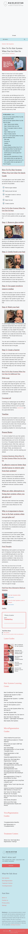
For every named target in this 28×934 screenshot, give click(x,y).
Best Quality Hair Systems (11, 720)
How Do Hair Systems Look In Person (19, 669)
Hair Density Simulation (10, 799)
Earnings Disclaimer (15, 924)
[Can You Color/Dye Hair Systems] (9, 664)
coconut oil (20, 407)
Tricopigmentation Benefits (11, 822)
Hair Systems (10, 44)
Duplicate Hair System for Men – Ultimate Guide (19, 652)
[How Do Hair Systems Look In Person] (9, 670)
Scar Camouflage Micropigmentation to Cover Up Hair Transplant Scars (14, 749)
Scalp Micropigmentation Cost (12, 757)
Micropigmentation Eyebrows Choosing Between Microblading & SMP (13, 772)
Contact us (5, 900)
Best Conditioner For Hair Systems (13, 692)
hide (13, 114)
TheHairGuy (8, 619)
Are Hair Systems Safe (14, 595)
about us (4, 897)
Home (3, 44)
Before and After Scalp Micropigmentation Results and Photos (12, 803)
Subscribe (11, 865)
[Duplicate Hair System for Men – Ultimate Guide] (9, 653)
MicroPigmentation (7, 880)
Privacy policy (6, 903)
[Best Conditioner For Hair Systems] (9, 647)
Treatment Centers (7, 883)
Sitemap (4, 905)
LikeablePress (16, 932)
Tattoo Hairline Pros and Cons (12, 737)
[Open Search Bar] (24, 39)
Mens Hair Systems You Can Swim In (14, 714)
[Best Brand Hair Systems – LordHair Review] (9, 659)
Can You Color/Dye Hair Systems (18, 664)
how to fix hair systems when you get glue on (13, 634)
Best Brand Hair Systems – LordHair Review (19, 658)
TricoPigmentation (7, 886)
